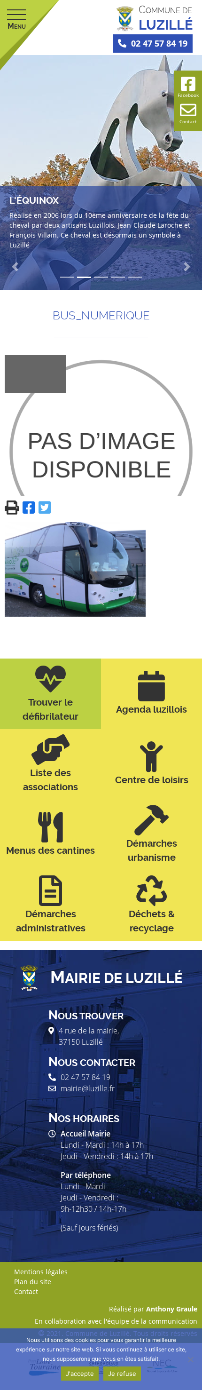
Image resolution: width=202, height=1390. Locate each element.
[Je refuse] (190, 1359)
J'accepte (80, 1373)
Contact (26, 1291)
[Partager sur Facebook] (31, 506)
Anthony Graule (171, 1308)
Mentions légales (41, 1271)
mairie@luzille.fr (88, 1088)
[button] (15, 266)
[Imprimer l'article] (14, 506)
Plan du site (32, 1281)
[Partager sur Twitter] (45, 506)
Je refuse (122, 1373)
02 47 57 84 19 (159, 43)
